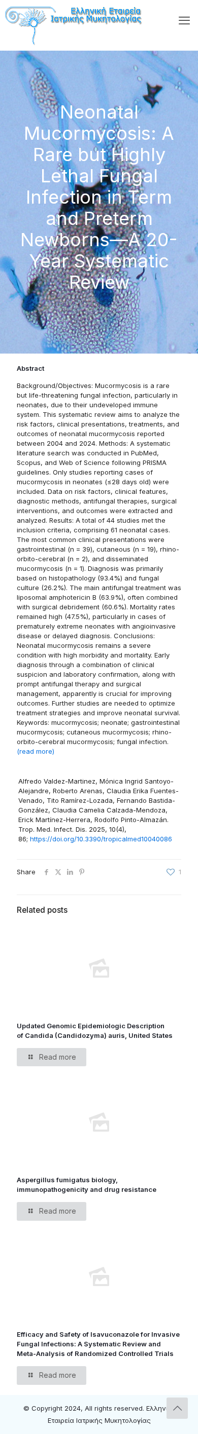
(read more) (35, 751)
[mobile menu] (184, 20)
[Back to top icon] (177, 1408)
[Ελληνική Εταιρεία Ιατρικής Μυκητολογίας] (74, 23)
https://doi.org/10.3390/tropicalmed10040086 (101, 839)
